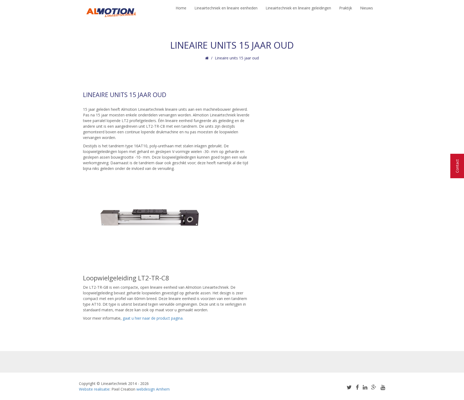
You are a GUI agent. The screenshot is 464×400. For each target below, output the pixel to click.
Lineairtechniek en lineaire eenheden (226, 7)
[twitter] (349, 387)
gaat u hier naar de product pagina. (153, 318)
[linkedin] (365, 387)
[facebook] (357, 387)
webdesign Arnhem (153, 389)
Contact (457, 166)
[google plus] (373, 387)
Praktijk (345, 7)
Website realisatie (94, 389)
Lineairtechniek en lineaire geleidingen (298, 7)
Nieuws (366, 7)
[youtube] (382, 387)
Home (181, 7)
